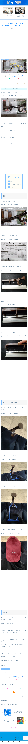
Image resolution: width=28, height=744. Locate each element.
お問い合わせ (21, 736)
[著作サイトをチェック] (7, 688)
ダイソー (18, 668)
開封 (11, 181)
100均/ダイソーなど (6, 668)
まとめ (11, 187)
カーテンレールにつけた (15, 184)
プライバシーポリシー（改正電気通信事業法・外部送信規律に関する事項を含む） (14, 738)
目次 (12, 177)
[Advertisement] (14, 43)
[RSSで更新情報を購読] (14, 692)
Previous (1, 12)
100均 (13, 668)
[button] (18, 679)
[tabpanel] (7, 12)
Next (27, 12)
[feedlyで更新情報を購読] (20, 688)
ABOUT (7, 736)
